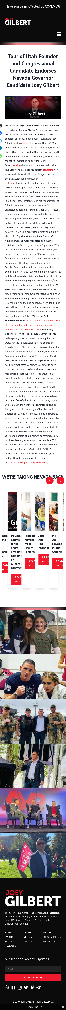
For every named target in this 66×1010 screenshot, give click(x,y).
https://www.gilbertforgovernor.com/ (29, 462)
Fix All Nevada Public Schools (57, 544)
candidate (48, 169)
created (25, 143)
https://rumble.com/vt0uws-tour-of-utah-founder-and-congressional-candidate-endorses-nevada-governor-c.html (33, 325)
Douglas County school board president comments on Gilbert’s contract (17, 552)
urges (13, 182)
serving (17, 165)
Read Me (18, 579)
